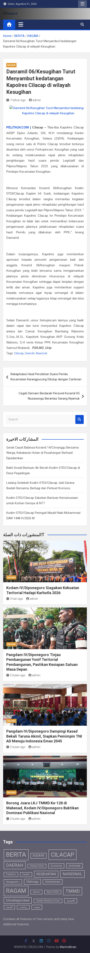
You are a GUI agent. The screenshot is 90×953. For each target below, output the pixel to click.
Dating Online (37, 866)
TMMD (73, 891)
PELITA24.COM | (18, 127)
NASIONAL (72, 873)
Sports (36, 891)
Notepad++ (13, 881)
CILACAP (62, 854)
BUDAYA (38, 855)
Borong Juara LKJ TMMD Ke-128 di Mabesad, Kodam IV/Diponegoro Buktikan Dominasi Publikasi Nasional (42, 808)
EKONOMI (74, 865)
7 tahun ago (18, 100)
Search (79, 419)
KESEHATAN (46, 874)
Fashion (11, 874)
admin (36, 100)
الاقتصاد (71, 900)
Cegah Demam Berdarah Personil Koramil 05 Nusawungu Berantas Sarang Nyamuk (49, 396)
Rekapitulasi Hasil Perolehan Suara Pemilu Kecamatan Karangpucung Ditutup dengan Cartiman (45, 376)
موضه (37, 907)
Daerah (30, 353)
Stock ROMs (53, 892)
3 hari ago (16, 598)
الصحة (9, 907)
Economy (56, 865)
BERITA (16, 854)
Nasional (41, 353)
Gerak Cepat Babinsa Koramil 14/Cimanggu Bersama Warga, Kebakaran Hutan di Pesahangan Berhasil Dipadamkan (42, 453)
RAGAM (11, 65)
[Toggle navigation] (20, 24)
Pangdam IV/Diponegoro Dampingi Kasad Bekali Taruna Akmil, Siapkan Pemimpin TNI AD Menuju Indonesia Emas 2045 (44, 736)
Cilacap (19, 353)
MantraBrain (68, 947)
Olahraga (32, 882)
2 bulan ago (17, 675)
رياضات (23, 907)
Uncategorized (17, 900)
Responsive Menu (82, 4)
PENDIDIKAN (52, 881)
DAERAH (14, 865)
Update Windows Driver (48, 900)
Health (26, 874)
